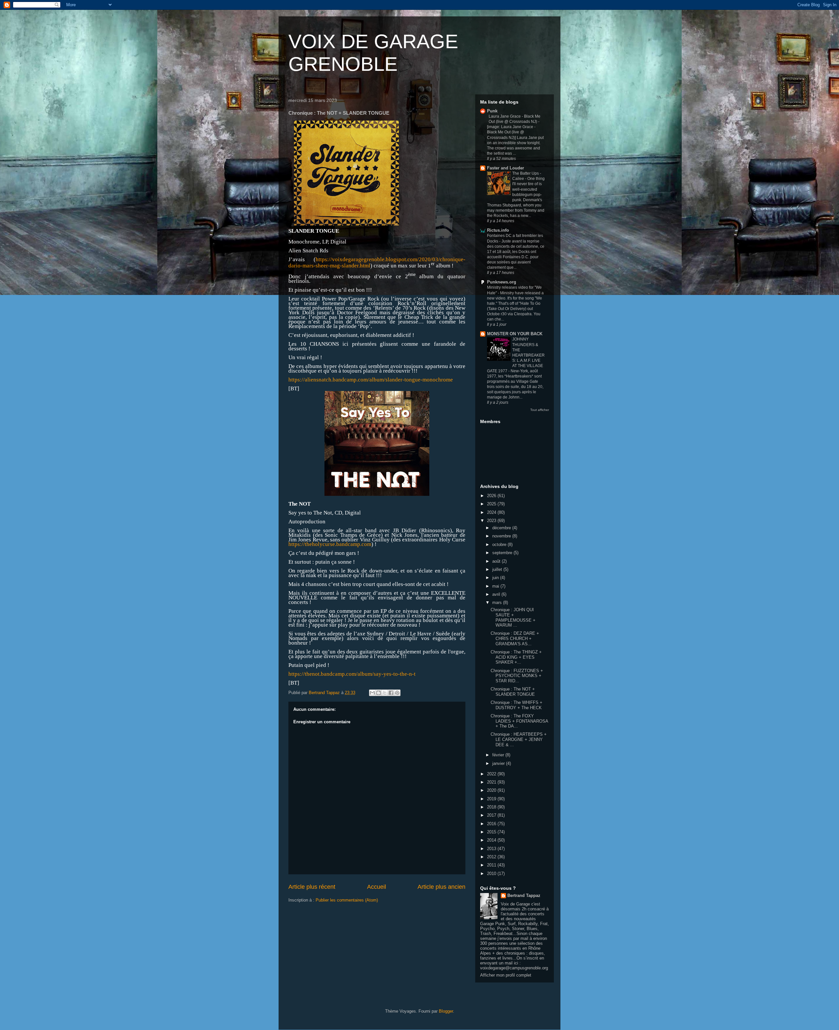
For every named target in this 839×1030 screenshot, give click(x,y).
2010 (492, 873)
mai (496, 586)
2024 (492, 512)
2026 (492, 495)
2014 (492, 840)
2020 (492, 790)
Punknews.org (501, 282)
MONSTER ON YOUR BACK (514, 333)
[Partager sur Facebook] (391, 693)
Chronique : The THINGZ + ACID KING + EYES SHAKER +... (516, 657)
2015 (492, 831)
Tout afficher (539, 410)
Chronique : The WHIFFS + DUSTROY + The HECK (516, 705)
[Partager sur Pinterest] (397, 693)
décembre (502, 527)
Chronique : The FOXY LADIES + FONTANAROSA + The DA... (519, 721)
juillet (497, 569)
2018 (492, 807)
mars (497, 602)
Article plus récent (311, 887)
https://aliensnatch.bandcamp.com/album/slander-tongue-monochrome (370, 380)
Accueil (376, 887)
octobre (500, 544)
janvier (499, 763)
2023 (492, 520)
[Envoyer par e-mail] (372, 693)
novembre (502, 536)
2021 (492, 782)
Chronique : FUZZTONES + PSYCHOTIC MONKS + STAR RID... (517, 675)
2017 (492, 815)
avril (496, 594)
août (497, 561)
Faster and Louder (505, 167)
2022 (492, 773)
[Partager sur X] (384, 693)
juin (496, 577)
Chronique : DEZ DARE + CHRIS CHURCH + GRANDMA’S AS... (515, 638)
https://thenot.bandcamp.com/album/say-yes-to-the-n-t (352, 674)
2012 (492, 856)
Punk (492, 110)
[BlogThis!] (378, 693)
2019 (492, 798)
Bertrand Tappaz (523, 895)
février (498, 754)
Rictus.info (498, 230)
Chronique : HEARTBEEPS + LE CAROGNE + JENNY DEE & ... (519, 739)
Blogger (446, 1011)
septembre (503, 552)
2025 (492, 503)
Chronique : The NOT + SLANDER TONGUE (513, 692)
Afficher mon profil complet (505, 975)
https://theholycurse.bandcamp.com (329, 544)
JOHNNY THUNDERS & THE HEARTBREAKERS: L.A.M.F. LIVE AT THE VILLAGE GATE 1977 (516, 355)
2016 (492, 823)
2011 (492, 865)
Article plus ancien (441, 887)
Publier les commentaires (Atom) (347, 900)
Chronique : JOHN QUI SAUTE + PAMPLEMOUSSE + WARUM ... (513, 617)
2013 (492, 848)
